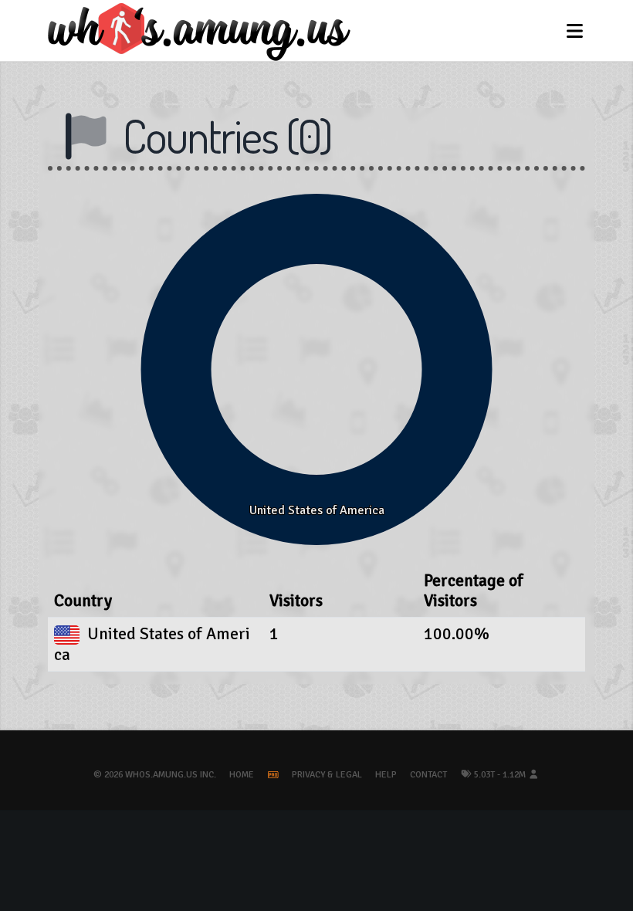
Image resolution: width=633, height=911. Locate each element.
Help (386, 775)
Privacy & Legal (327, 775)
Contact (428, 775)
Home (241, 775)
